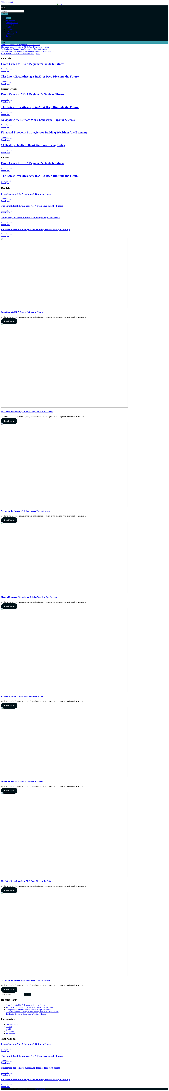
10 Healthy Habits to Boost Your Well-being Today (33, 145)
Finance (9, 29)
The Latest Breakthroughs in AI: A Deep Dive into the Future (40, 76)
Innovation (10, 25)
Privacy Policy (11, 31)
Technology (10, 20)
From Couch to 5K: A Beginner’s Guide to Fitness (32, 63)
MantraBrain (40, 1089)
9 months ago (6, 69)
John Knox (5, 71)
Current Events (12, 23)
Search (3, 9)
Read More (9, 321)
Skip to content (7, 2)
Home (8, 18)
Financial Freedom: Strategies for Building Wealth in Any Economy (44, 132)
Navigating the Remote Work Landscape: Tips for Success (38, 119)
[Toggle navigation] (2, 7)
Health (8, 27)
